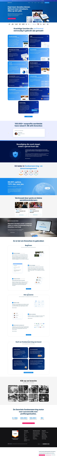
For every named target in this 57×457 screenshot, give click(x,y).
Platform (29, 2)
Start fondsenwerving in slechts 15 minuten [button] (28, 423)
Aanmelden (42, 0)
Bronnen (35, 2)
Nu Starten (28, 288)
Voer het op (28, 334)
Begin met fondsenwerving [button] (11, 18)
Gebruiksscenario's (36, 430)
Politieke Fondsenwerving (36, 432)
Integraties (44, 430)
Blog (24, 434)
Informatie (26, 430)
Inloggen (42, 2)
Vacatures (25, 435)
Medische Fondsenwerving (36, 433)
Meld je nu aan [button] (47, 2)
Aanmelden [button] (28, 116)
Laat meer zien (53, 453)
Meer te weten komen (11, 45)
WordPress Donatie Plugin (45, 432)
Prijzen (32, 2)
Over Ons (25, 433)
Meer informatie (27, 158)
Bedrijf (38, 2)
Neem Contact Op (26, 432)
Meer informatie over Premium (28, 372)
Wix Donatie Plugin (44, 435)
